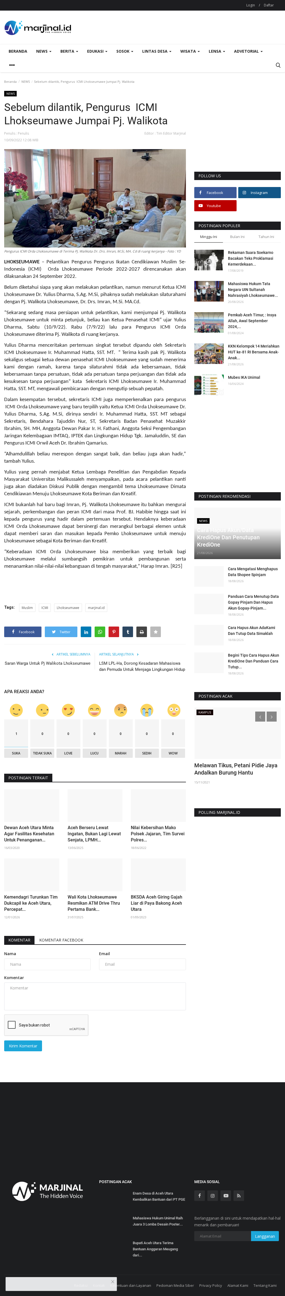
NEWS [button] (42, 51)
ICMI (44, 607)
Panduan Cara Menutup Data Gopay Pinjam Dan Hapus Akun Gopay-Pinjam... (253, 602)
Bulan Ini (237, 236)
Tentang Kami (265, 1285)
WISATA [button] (188, 51)
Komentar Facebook (61, 940)
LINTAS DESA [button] (155, 51)
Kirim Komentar (23, 1046)
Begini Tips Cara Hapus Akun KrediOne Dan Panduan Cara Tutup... (253, 661)
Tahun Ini (266, 236)
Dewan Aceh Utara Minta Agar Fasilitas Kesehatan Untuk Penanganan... (29, 834)
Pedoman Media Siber (175, 1285)
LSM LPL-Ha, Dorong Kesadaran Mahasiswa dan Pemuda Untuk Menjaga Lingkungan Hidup (142, 666)
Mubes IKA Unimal (244, 377)
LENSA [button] (215, 51)
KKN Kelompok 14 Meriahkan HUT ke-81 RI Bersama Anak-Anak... (253, 352)
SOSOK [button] (123, 51)
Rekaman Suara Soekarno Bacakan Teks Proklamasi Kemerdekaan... (250, 258)
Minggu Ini (208, 236)
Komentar (19, 940)
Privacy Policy (210, 1285)
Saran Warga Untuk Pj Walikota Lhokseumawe (47, 663)
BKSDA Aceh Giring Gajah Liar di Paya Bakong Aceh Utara (156, 903)
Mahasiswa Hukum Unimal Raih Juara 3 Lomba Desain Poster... (158, 1221)
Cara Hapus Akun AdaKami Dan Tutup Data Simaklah (251, 630)
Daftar (269, 5)
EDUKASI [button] (96, 51)
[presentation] (260, 717)
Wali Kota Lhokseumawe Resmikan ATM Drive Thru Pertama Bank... (94, 903)
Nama (10, 953)
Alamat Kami (237, 1285)
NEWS (25, 81)
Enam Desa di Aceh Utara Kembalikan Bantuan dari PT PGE (159, 1196)
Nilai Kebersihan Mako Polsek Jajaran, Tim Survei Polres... (158, 834)
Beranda (18, 51)
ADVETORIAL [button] (247, 51)
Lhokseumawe (68, 607)
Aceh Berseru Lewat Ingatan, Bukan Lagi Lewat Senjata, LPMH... (94, 834)
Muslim (27, 607)
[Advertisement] (237, 131)
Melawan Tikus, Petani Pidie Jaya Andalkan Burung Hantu (235, 769)
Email (104, 953)
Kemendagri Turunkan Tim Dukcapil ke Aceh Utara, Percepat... (31, 903)
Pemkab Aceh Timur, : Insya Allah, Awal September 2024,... (252, 321)
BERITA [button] (67, 51)
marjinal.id (96, 607)
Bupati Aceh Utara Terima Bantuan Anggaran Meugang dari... (155, 1249)
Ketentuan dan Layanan (130, 1285)
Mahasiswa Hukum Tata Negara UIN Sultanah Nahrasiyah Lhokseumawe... (253, 289)
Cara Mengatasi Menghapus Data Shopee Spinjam (253, 572)
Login (250, 5)
